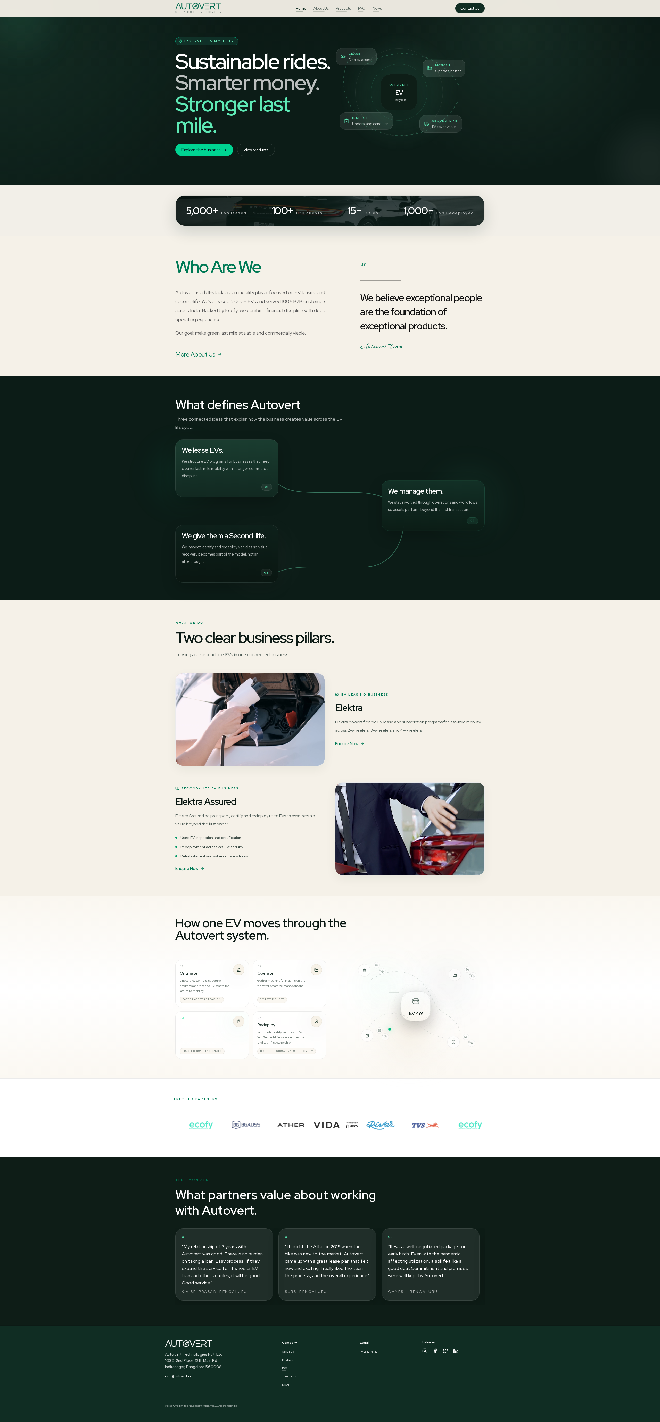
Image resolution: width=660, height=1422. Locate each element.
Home (301, 8)
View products (256, 149)
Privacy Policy (368, 1351)
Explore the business (201, 149)
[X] (445, 1350)
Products (343, 8)
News (377, 8)
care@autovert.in (178, 1376)
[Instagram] (424, 1350)
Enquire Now (346, 743)
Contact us (289, 1376)
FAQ (361, 8)
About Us (321, 8)
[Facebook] (435, 1350)
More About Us (195, 354)
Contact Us (470, 8)
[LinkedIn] (455, 1350)
